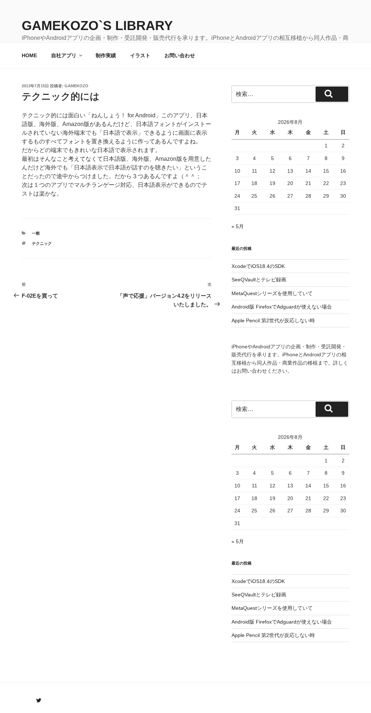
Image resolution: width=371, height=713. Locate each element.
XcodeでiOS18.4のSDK (258, 266)
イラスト (140, 55)
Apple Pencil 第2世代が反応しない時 (273, 320)
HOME (29, 55)
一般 (36, 233)
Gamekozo (76, 86)
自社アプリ (63, 55)
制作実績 (106, 55)
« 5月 (238, 226)
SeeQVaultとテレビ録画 (259, 279)
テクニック (42, 243)
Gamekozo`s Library (97, 25)
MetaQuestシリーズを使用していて (272, 293)
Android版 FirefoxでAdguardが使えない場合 (282, 307)
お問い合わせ (179, 55)
